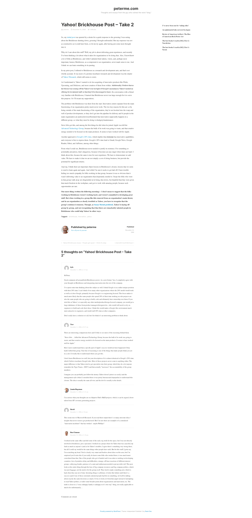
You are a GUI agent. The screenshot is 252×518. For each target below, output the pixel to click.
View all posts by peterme (79, 230)
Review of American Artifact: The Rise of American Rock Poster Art (176, 35)
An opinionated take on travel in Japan (176, 30)
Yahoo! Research (69, 77)
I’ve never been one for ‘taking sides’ (175, 25)
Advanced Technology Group (72, 128)
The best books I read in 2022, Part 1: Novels (175, 48)
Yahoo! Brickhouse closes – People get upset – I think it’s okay (84, 243)
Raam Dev (148, 511)
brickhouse (73, 217)
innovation (82, 217)
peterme (66, 29)
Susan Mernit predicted (103, 204)
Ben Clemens (75, 432)
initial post (71, 37)
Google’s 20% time (84, 137)
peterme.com (126, 8)
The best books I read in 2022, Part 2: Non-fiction (175, 41)
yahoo (89, 217)
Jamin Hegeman (76, 389)
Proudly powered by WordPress (110, 511)
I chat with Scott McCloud (124, 243)
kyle (71, 267)
